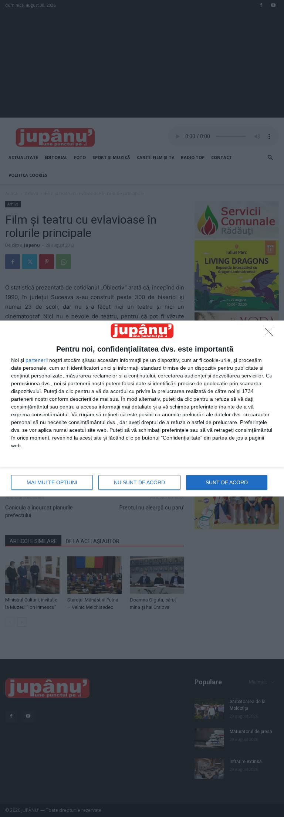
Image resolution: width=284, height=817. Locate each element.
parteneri (36, 360)
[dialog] (142, 408)
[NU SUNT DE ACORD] (271, 334)
